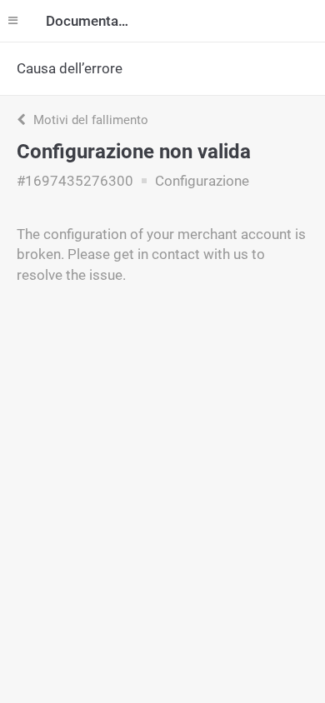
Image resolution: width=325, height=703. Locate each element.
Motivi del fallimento (89, 119)
